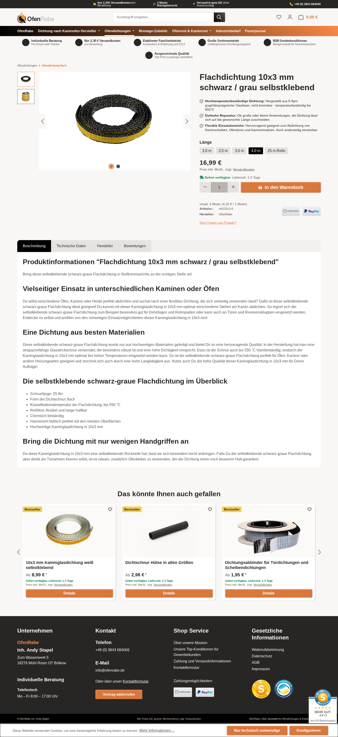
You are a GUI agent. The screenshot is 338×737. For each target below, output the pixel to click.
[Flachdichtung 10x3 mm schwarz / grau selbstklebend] (114, 121)
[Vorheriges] (42, 121)
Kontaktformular (135, 681)
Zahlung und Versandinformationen (202, 661)
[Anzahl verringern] (205, 187)
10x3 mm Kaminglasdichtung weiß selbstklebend (59, 565)
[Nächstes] (186, 121)
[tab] (34, 246)
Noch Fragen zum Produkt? (218, 222)
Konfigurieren (309, 730)
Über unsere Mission (190, 643)
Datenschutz (262, 656)
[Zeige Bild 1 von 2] (111, 166)
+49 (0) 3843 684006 (307, 4)
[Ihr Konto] (289, 17)
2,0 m (206, 151)
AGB (256, 662)
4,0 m (255, 151)
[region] (104, 121)
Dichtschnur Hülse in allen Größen (159, 562)
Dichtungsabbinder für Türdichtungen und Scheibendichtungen (266, 565)
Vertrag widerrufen (119, 694)
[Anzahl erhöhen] (233, 187)
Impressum (261, 669)
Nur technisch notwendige (257, 730)
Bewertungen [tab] (135, 246)
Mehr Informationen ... (157, 730)
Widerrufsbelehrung (268, 650)
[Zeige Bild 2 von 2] (118, 166)
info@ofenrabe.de (110, 670)
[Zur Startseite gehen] (62, 17)
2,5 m (223, 151)
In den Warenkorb (284, 187)
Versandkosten (244, 169)
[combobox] (163, 17)
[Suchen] (219, 17)
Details (69, 593)
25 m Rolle (276, 151)
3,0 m (239, 151)
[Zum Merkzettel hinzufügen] (110, 509)
